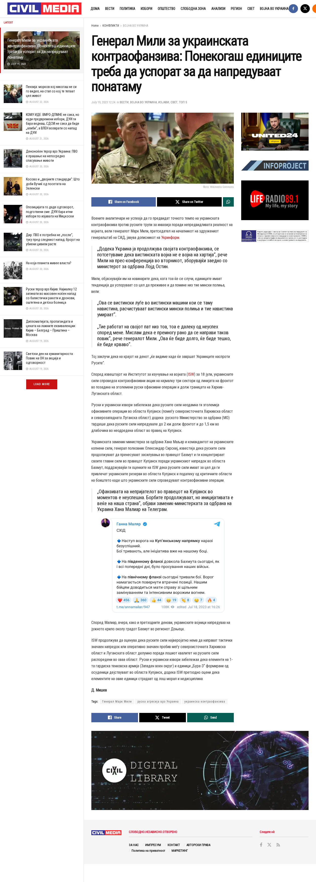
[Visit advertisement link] (275, 132)
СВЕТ (251, 9)
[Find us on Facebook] (293, 9)
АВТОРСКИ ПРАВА (198, 845)
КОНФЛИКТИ (110, 25)
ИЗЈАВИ (163, 102)
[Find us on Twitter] (305, 9)
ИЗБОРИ (146, 9)
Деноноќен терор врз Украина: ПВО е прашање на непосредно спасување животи (52, 155)
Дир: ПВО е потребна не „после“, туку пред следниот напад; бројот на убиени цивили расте (53, 239)
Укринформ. (170, 237)
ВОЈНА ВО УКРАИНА (274, 9)
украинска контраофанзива (204, 701)
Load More (42, 384)
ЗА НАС (134, 845)
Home (95, 25)
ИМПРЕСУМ (153, 845)
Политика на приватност (148, 850)
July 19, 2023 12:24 (103, 102)
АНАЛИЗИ (218, 9)
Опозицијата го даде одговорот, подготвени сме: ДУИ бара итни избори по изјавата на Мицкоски (50, 211)
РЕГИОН (236, 9)
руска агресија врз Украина (158, 701)
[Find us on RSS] (278, 845)
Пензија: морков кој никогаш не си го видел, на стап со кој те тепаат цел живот (51, 91)
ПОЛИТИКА (127, 9)
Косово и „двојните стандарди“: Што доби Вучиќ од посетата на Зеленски (53, 183)
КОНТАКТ (174, 845)
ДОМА (95, 9)
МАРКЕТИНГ (180, 850)
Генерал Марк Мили (117, 701)
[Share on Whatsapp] (228, 202)
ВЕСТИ (109, 9)
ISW (191, 374)
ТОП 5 (183, 102)
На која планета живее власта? (48, 263)
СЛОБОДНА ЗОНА (193, 9)
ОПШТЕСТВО (166, 9)
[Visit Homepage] (44, 8)
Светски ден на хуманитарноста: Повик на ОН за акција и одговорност (50, 358)
